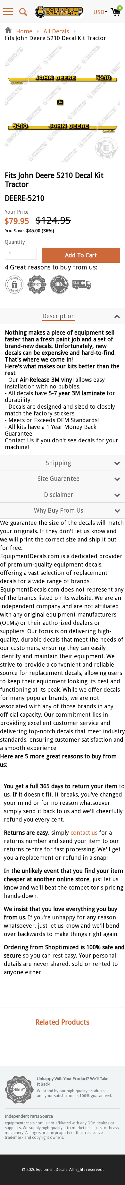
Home (23, 31)
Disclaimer (58, 495)
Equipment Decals (51, 1169)
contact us (84, 832)
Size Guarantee (58, 478)
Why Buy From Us (58, 510)
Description (58, 316)
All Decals (56, 31)
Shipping (58, 463)
